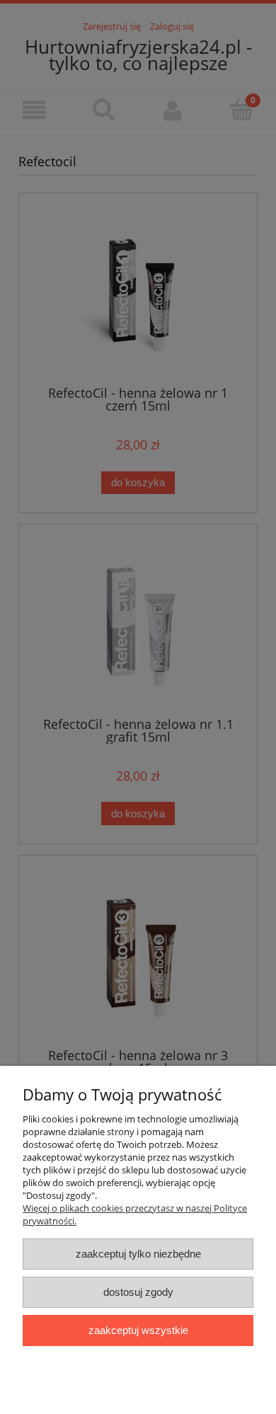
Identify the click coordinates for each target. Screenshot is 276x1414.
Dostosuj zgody (138, 1292)
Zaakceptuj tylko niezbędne (138, 1254)
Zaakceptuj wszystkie (138, 1330)
